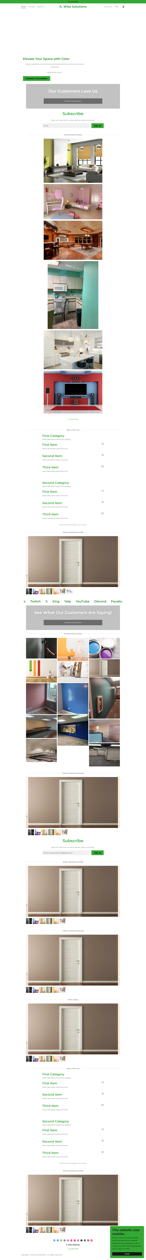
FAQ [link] (116, 7)
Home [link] (23, 7)
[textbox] (65, 125)
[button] (123, 6)
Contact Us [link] (108, 7)
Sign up (97, 126)
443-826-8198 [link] (73, 2)
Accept (127, 1254)
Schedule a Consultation (36, 78)
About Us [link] (40, 7)
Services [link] (31, 7)
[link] (73, 7)
